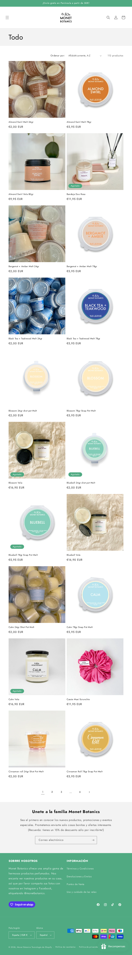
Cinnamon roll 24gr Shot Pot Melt (26, 771)
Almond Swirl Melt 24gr (21, 122)
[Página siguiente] (89, 792)
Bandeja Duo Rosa (76, 194)
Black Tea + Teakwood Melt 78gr (83, 338)
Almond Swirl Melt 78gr (79, 122)
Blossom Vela (15, 482)
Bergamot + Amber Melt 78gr (82, 266)
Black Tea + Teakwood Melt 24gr (25, 338)
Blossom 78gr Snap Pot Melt (81, 410)
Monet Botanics (24, 947)
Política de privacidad (89, 947)
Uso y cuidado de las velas (82, 892)
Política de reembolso (66, 947)
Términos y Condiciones (80, 868)
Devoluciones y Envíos (79, 876)
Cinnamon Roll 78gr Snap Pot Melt (84, 771)
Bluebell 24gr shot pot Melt (81, 482)
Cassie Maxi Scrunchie (78, 699)
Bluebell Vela (73, 555)
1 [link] (42, 792)
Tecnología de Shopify (42, 947)
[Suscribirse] (93, 840)
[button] (7, 17)
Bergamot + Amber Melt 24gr (24, 266)
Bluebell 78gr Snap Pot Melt (23, 555)
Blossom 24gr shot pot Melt (23, 410)
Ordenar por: (58, 55)
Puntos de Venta (75, 884)
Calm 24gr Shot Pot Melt (21, 627)
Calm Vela (14, 699)
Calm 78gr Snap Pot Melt (80, 627)
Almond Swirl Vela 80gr (21, 194)
